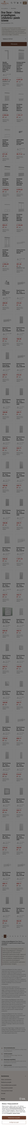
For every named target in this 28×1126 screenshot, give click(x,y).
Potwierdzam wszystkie (14, 1117)
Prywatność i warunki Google (13, 1113)
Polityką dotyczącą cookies (15, 1107)
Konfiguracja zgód (14, 1122)
